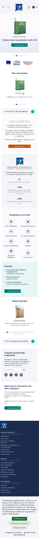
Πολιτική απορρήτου (7, 452)
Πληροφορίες (5, 481)
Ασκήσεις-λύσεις (12, 278)
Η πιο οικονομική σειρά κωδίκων (17, 283)
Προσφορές (4, 477)
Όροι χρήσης (5, 449)
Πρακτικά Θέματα (11, 236)
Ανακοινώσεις (27, 257)
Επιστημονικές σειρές (7, 472)
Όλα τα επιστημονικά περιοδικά (16, 341)
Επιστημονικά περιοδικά (8, 474)
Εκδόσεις (4, 459)
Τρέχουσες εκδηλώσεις (11, 256)
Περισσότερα (19, 45)
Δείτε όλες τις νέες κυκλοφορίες (16, 111)
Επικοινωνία (4, 438)
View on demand (6, 492)
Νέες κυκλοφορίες (11, 226)
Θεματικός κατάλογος (28, 226)
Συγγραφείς (4, 467)
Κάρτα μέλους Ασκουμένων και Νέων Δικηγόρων (17, 387)
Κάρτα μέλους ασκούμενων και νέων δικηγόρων (10, 446)
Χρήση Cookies (5, 454)
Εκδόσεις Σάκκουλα (7, 432)
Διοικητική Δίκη (19, 321)
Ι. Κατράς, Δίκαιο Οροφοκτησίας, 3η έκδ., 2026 (19, 40)
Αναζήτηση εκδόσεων (7, 463)
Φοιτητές (8, 266)
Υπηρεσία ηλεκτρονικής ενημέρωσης (14, 354)
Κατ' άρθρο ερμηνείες (28, 236)
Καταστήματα (5, 436)
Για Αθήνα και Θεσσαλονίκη (16, 272)
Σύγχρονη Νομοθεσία (11, 246)
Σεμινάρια (28, 246)
